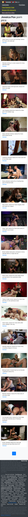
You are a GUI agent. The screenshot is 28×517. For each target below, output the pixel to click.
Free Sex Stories (12, 502)
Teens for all (16, 493)
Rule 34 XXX (10, 504)
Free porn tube (20, 494)
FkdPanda (11, 491)
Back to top (24, 460)
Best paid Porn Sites (8, 12)
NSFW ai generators (6, 496)
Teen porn (3, 498)
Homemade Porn (6, 499)
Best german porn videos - (15, 483)
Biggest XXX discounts (9, 10)
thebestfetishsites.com (18, 496)
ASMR (16, 504)
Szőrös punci (22, 499)
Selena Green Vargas (12, 498)
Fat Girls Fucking (19, 491)
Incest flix (4, 502)
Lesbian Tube (9, 490)
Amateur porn (22, 498)
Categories (5, 5)
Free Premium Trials (8, 7)
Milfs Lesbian (17, 490)
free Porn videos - (9, 477)
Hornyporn (14, 499)
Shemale (4, 42)
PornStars (22, 5)
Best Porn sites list (22, 476)
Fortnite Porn (4, 501)
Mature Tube (4, 485)
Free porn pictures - (13, 474)
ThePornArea (12, 501)
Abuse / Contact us (5, 515)
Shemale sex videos (22, 501)
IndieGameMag (17, 488)
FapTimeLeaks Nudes (6, 493)
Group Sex (12, 494)
